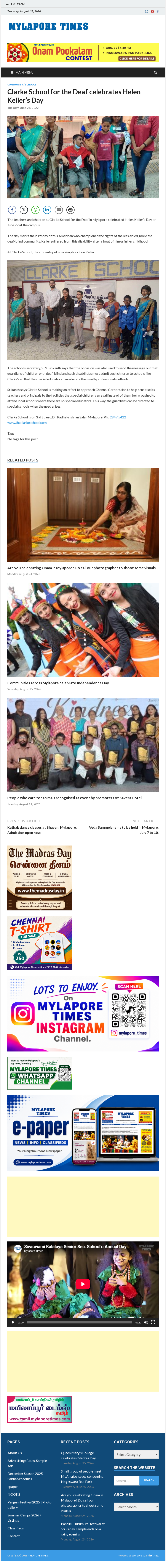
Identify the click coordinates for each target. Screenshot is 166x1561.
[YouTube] (152, 11)
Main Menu (25, 72)
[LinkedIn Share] (47, 210)
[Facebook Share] (12, 210)
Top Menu (18, 3)
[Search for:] (136, 1480)
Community (15, 84)
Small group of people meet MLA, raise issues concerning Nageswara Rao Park (82, 1476)
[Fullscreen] (153, 1322)
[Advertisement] (83, 1207)
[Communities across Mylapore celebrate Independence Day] (83, 678)
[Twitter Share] (24, 210)
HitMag (154, 1555)
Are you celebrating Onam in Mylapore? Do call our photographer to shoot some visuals (81, 568)
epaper (13, 1486)
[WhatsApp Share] (35, 210)
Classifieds (16, 1528)
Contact (14, 1536)
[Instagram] (146, 11)
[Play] (13, 1322)
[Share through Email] (59, 210)
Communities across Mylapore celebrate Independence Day (58, 683)
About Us (15, 1453)
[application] (83, 1284)
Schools (31, 84)
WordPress (138, 1555)
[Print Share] (70, 210)
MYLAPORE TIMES (37, 1555)
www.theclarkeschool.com (27, 422)
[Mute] (146, 1322)
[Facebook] (158, 11)
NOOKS (14, 1494)
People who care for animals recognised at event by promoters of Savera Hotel (74, 798)
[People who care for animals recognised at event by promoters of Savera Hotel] (83, 793)
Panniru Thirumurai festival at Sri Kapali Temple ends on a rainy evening (83, 1529)
